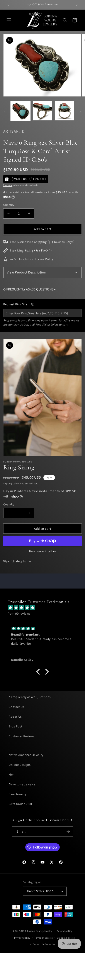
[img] (45, 608)
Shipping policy (66, 937)
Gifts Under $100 (20, 804)
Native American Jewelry (26, 755)
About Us (15, 717)
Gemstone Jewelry (22, 784)
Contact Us (16, 707)
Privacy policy (22, 937)
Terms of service (43, 937)
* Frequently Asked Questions (30, 697)
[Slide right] (80, 112)
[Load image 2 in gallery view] (42, 111)
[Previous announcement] (8, 5)
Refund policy (64, 931)
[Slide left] (5, 112)
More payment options (42, 551)
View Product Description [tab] (26, 272)
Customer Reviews (22, 736)
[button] (9, 20)
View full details (15, 561)
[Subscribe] (68, 831)
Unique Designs (20, 765)
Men (12, 774)
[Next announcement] (77, 5)
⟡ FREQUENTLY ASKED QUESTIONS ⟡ (29, 289)
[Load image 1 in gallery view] (20, 111)
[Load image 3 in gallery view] (64, 111)
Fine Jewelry (17, 794)
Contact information (44, 944)
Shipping (7, 185)
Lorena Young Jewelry (39, 931)
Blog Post (15, 726)
